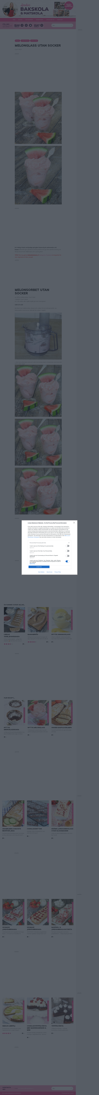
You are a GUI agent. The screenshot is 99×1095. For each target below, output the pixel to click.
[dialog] (49, 547)
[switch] (67, 546)
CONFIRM (39, 566)
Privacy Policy (58, 572)
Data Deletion (41, 572)
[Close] (74, 523)
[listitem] (49, 542)
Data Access (49, 572)
